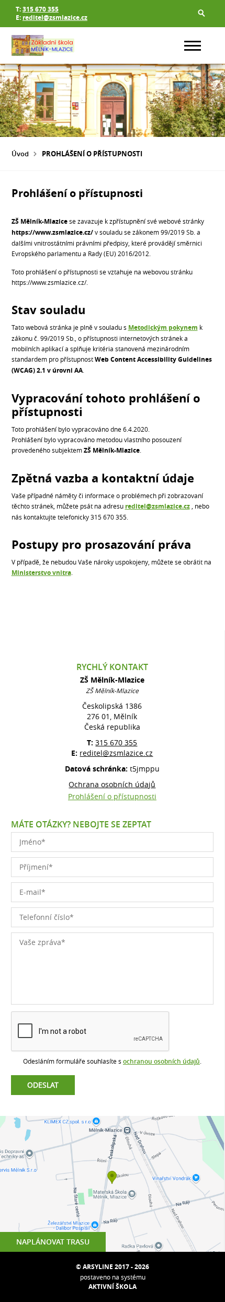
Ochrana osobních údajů (112, 784)
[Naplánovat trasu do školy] (112, 1184)
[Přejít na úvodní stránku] (43, 45)
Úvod (20, 153)
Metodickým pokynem (163, 327)
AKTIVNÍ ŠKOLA (112, 1286)
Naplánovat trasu (52, 1242)
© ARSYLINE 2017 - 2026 (112, 1266)
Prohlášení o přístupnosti (112, 796)
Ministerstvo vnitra (41, 572)
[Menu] (192, 45)
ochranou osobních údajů (161, 1061)
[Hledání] (201, 13)
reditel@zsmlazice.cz (54, 17)
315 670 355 (40, 9)
